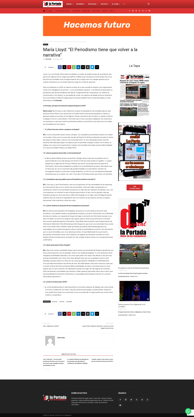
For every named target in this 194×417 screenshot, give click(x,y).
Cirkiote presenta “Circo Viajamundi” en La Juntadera (131, 305)
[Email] (83, 67)
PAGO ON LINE (96, 10)
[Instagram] (132, 11)
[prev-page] (44, 369)
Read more (134, 276)
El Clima (115, 4)
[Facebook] (129, 11)
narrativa (61, 301)
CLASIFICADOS (76, 10)
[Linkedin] (78, 67)
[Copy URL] (97, 67)
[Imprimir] (88, 67)
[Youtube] (149, 11)
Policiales (92, 4)
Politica (104, 4)
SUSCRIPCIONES (86, 10)
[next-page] (47, 369)
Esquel (69, 4)
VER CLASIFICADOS (134, 187)
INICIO (111, 10)
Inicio (44, 41)
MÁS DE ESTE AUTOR (69, 354)
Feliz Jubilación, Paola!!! (51, 326)
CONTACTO (105, 10)
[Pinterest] (69, 67)
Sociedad (79, 4)
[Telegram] (92, 67)
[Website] (142, 11)
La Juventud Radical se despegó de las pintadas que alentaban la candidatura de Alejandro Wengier (78, 361)
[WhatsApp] (146, 11)
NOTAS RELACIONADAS (51, 354)
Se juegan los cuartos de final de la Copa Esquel (133, 268)
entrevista (54, 301)
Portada (50, 41)
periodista (69, 301)
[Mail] (136, 11)
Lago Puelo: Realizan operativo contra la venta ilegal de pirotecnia (97, 327)
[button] (148, 4)
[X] (139, 11)
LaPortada (48, 59)
